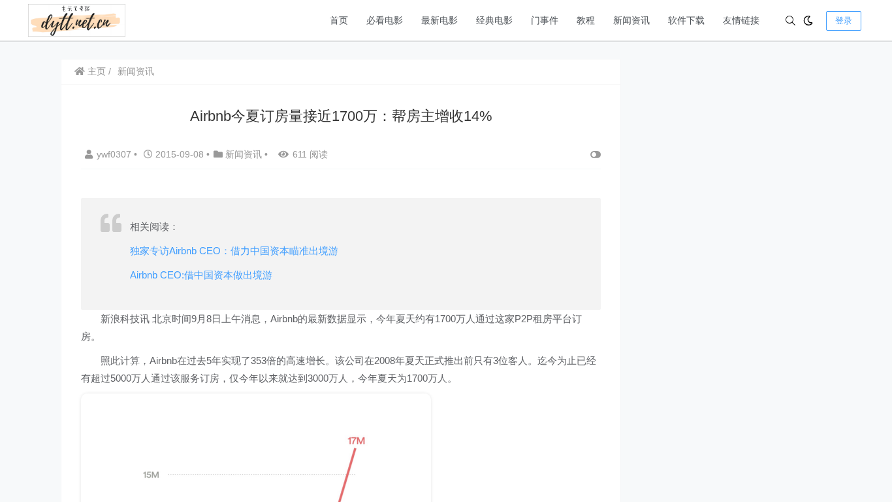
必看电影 (384, 20)
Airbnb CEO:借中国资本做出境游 (201, 274)
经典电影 (494, 20)
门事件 (544, 20)
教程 (586, 20)
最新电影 (439, 20)
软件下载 (686, 20)
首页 (339, 20)
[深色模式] (808, 20)
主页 (95, 71)
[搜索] (790, 20)
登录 (843, 20)
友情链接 (741, 20)
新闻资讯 (631, 20)
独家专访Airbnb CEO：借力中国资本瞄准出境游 (234, 250)
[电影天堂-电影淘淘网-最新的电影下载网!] (76, 19)
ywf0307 (115, 154)
